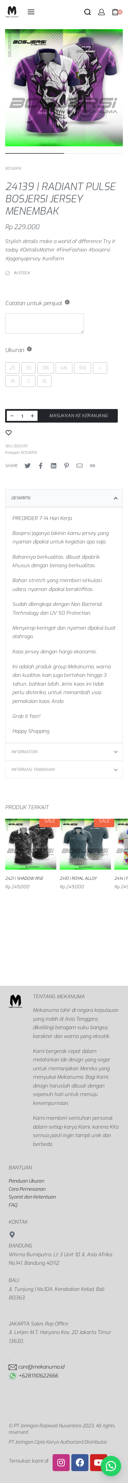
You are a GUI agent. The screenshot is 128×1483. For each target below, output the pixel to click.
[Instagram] (61, 1462)
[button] (111, 1466)
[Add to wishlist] (8, 432)
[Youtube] (98, 1462)
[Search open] (87, 12)
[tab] (64, 498)
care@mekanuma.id (41, 1367)
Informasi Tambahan (33, 769)
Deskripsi (20, 498)
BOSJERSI (13, 168)
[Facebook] (79, 1462)
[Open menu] (31, 12)
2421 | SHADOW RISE (24, 878)
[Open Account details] (101, 12)
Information (24, 752)
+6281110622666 (38, 1375)
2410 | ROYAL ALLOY (78, 878)
